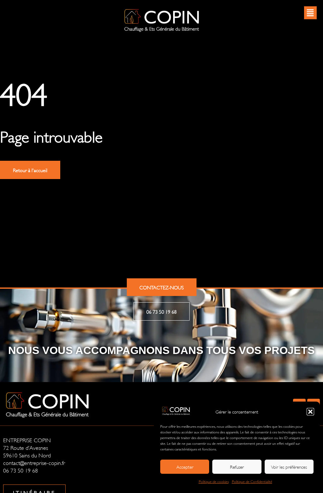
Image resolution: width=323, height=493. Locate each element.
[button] (310, 412)
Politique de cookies (214, 481)
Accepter (184, 467)
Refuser (237, 467)
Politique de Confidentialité (252, 481)
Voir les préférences (289, 467)
